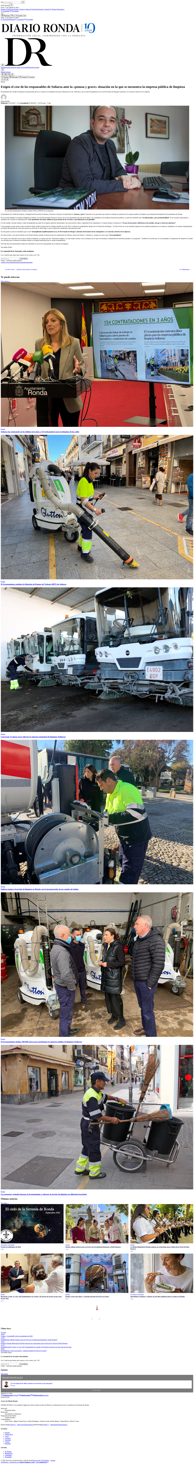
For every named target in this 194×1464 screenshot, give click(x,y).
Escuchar (31, 77)
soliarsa (24, 262)
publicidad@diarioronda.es (58, 1425)
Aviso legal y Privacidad (41, 1460)
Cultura (7, 1442)
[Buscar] (2, 69)
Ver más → (189, 1303)
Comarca (21, 9)
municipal (19, 262)
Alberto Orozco (6, 262)
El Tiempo (52, 9)
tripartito (30, 262)
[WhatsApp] (5, 74)
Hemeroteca (60, 9)
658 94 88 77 (44, 1425)
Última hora (10, 9)
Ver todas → (5, 1203)
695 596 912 (12, 1425)
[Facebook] (12, 74)
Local (6, 1436)
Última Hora (9, 1434)
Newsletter (15, 11)
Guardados (6, 11)
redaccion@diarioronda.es (25, 1425)
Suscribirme (23, 258)
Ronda (16, 9)
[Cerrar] (11, 5)
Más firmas (4, 1374)
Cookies (52, 1460)
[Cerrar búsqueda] (23, 2)
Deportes (40, 9)
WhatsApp (6, 15)
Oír (25, 15)
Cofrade (46, 9)
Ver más (3, 1332)
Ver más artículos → (97, 1390)
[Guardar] (2, 74)
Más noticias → (6, 281)
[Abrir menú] (2, 65)
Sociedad (8, 1440)
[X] (9, 74)
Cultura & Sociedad (30, 9)
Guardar (19, 15)
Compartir (24, 77)
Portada (3, 9)
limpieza (13, 262)
